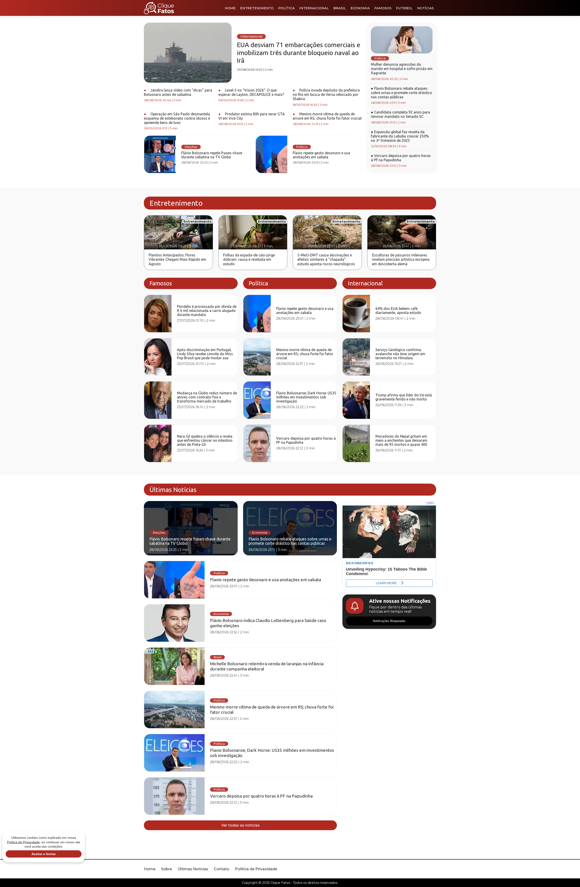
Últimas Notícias (193, 869)
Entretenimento (257, 8)
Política (286, 8)
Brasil (339, 8)
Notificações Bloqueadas (389, 621)
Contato (221, 869)
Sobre (166, 869)
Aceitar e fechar (43, 854)
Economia (360, 8)
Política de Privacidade (256, 869)
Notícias (425, 8)
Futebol (404, 8)
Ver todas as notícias (240, 825)
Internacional (314, 8)
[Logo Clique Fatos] (159, 8)
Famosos (383, 8)
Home (230, 8)
